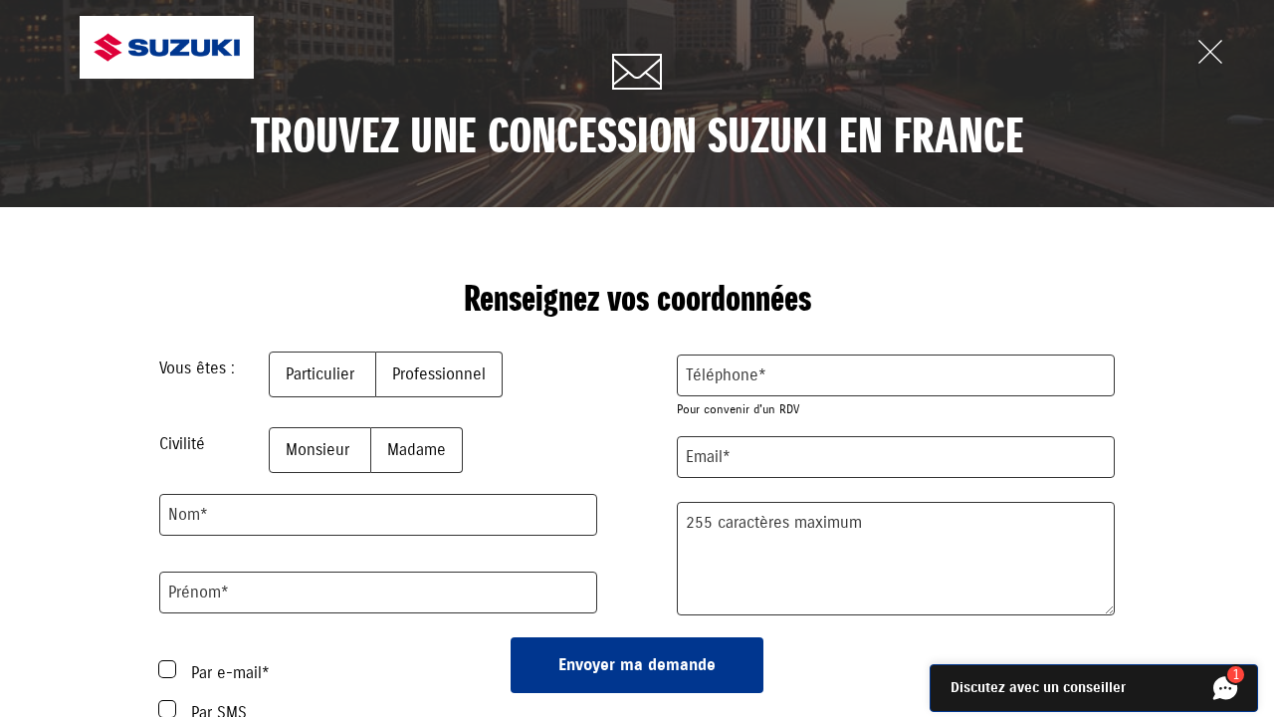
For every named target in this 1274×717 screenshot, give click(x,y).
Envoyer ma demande (637, 665)
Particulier (322, 374)
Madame (416, 450)
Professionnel (439, 374)
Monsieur (320, 450)
